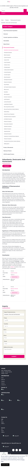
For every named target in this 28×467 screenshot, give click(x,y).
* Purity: (5, 318)
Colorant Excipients (7, 72)
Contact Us (3, 384)
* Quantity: (6, 323)
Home (2, 20)
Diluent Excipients (7, 77)
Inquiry (6, 166)
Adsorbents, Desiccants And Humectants (9, 22)
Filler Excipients (7, 94)
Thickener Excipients (7, 138)
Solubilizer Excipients (8, 126)
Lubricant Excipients (7, 101)
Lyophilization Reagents (8, 104)
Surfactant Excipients (7, 133)
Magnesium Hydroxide (14, 288)
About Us (3, 379)
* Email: (5, 341)
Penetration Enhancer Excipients (10, 116)
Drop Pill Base (6, 84)
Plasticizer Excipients (7, 121)
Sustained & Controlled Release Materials (11, 136)
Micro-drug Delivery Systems (9, 106)
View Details (15, 277)
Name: (5, 329)
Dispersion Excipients (8, 82)
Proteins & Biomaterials (8, 147)
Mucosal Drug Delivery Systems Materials (11, 109)
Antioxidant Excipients (8, 52)
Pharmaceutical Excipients (16, 20)
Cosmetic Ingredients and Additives (11, 37)
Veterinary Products (7, 150)
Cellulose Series (7, 64)
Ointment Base (6, 111)
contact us (12, 266)
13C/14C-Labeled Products (9, 154)
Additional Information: (8, 347)
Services (3, 383)
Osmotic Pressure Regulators (9, 114)
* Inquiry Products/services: (9, 312)
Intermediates (6, 40)
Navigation (3, 13)
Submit (14, 356)
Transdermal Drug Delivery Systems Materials (12, 141)
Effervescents (6, 89)
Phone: (5, 335)
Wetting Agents (6, 143)
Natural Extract (6, 44)
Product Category (7, 26)
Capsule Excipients (7, 57)
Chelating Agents (7, 67)
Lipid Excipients (7, 99)
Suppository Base (7, 131)
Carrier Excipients (7, 62)
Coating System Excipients (8, 69)
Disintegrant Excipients (8, 79)
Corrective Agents (7, 74)
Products (7, 20)
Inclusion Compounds (8, 96)
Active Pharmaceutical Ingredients (10, 30)
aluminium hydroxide (14, 272)
